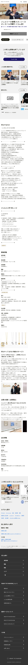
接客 (20, 513)
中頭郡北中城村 (8, 539)
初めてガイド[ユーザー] (9, 592)
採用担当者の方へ (8, 603)
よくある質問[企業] (8, 599)
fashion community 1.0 (9, 624)
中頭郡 (2, 518)
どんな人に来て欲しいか (17, 39)
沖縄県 (22, 515)
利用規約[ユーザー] (8, 641)
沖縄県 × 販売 (4, 530)
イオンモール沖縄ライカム (15, 518)
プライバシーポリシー (8, 637)
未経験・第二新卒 (4, 515)
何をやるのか (5, 39)
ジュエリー (11, 515)
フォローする (14, 59)
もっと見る (23, 67)
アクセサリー (17, 515)
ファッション (8, 513)
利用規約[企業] (7, 644)
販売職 (16, 513)
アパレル (3, 513)
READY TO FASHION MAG (9, 616)
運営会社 (6, 588)
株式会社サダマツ (7, 29)
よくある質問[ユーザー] (9, 595)
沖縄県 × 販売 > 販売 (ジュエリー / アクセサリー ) (11, 533)
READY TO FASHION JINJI (9, 620)
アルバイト (4, 26)
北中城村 (6, 518)
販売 (13, 513)
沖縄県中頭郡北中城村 (12, 26)
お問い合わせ (7, 648)
